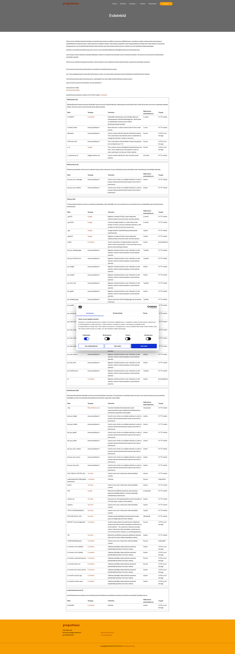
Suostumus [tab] (90, 313)
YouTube (90, 473)
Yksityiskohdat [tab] (117, 313)
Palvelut (142, 4)
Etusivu (114, 4)
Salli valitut (117, 346)
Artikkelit (123, 4)
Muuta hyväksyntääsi (72, 90)
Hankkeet (132, 4)
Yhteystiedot (152, 4)
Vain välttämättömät (91, 346)
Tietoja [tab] (145, 313)
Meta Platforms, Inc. (94, 408)
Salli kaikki (144, 346)
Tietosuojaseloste (106, 635)
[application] (136, 3)
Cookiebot (103, 95)
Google (90, 147)
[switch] (107, 338)
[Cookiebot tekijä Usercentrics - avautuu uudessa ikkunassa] (149, 307)
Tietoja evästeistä (129, 646)
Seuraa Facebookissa (107, 632)
